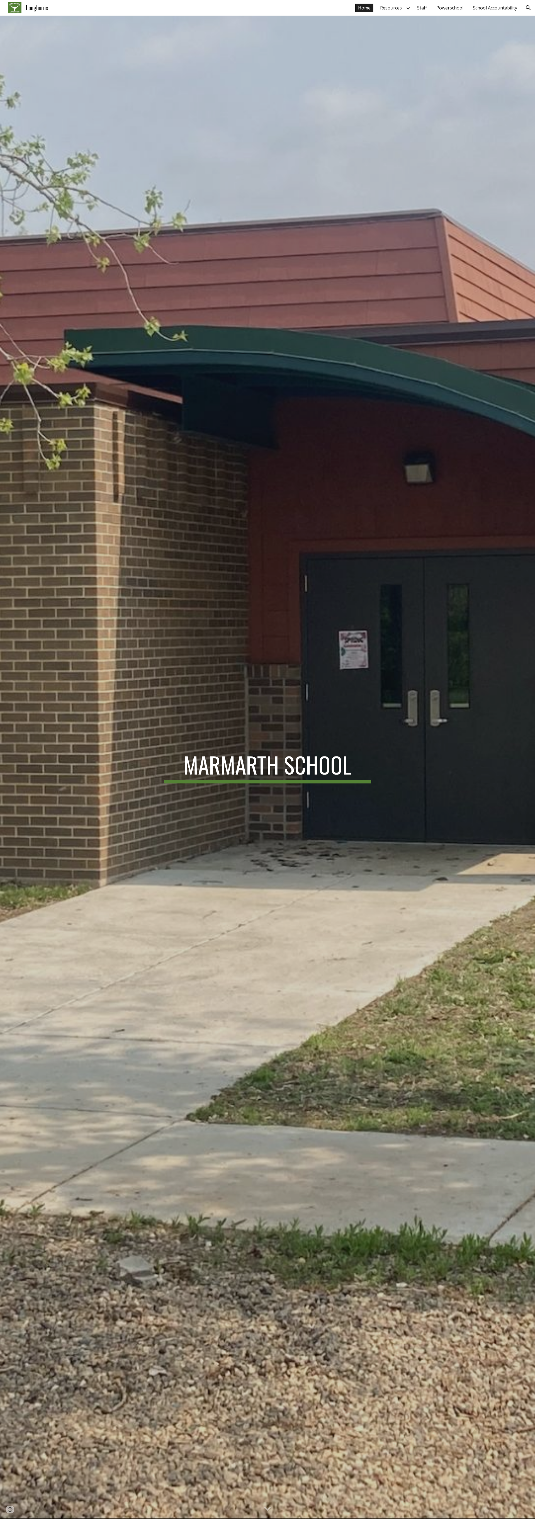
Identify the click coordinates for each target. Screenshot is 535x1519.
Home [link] (364, 8)
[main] (267, 767)
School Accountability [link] (495, 8)
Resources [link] (391, 8)
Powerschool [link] (449, 8)
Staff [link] (422, 8)
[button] (528, 7)
